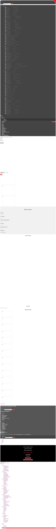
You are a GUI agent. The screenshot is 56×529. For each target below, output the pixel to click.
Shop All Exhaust (7, 8)
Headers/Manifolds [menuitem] (6, 470)
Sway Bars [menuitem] (5, 499)
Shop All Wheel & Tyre (8, 98)
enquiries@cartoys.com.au (3, 432)
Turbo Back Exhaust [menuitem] (6, 467)
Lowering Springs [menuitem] (6, 504)
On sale (2, 173)
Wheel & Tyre (4, 428)
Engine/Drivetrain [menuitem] (4, 488)
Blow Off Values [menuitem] (6, 479)
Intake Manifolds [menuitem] (6, 474)
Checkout (5, 119)
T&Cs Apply (28, 456)
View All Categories (3, 232)
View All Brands (2, 403)
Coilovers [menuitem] (5, 503)
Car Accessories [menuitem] (6, 521)
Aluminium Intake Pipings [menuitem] (7, 476)
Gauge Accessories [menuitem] (6, 518)
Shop (2, 133)
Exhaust (3, 422)
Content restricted (4, 128)
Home (3, 117)
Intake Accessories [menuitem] (6, 478)
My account (5, 120)
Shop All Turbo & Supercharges (9, 36)
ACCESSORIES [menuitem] (4, 516)
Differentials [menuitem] (5, 493)
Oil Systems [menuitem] (5, 486)
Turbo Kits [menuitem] (5, 482)
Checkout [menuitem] (5, 525)
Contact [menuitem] (3, 527)
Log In (3, 122)
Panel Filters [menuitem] (5, 472)
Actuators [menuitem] (5, 484)
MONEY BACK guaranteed (28, 459)
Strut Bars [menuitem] (5, 500)
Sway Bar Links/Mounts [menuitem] (7, 501)
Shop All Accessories (8, 105)
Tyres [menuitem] (4, 514)
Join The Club (4, 129)
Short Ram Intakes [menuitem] (6, 475)
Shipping (3, 132)
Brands (3, 125)
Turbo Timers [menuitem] (5, 498)
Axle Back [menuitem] (5, 468)
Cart (4, 118)
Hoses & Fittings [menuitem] (6, 491)
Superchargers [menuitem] (5, 483)
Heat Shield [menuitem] (5, 477)
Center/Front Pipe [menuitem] (6, 469)
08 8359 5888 (54, 121)
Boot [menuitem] (4, 511)
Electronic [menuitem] (3, 494)
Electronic (3, 426)
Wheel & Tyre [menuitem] (4, 513)
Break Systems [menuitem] (5, 492)
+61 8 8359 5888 (2, 2)
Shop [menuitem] (2, 524)
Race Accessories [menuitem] (6, 520)
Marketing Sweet (28, 434)
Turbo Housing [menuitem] (6, 480)
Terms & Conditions (4, 415)
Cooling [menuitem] (3, 485)
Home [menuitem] (3, 523)
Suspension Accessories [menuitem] (7, 505)
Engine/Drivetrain (4, 425)
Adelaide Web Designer (19, 434)
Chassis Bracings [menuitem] (6, 502)
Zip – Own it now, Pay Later (5, 135)
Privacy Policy (4, 131)
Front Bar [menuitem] (5, 508)
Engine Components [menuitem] (6, 490)
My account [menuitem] (5, 526)
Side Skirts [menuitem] (5, 509)
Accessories (3, 429)
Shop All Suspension (8, 73)
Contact (3, 127)
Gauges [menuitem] (5, 517)
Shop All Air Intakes (8, 20)
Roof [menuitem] (4, 512)
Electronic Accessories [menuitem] (6, 495)
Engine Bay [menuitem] (5, 489)
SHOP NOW (2, 140)
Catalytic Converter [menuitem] (6, 465)
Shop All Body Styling (8, 87)
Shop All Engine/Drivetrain (8, 52)
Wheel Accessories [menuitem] (6, 515)
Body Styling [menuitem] (3, 506)
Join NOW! (28, 454)
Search (12, 3)
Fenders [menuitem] (5, 507)
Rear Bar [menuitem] (5, 510)
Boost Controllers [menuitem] (6, 497)
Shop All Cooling (7, 47)
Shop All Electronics (8, 65)
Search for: (1, 3)
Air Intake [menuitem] (3, 471)
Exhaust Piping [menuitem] (6, 466)
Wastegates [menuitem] (5, 481)
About (3, 124)
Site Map (3, 134)
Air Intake (3, 423)
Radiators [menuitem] (5, 487)
